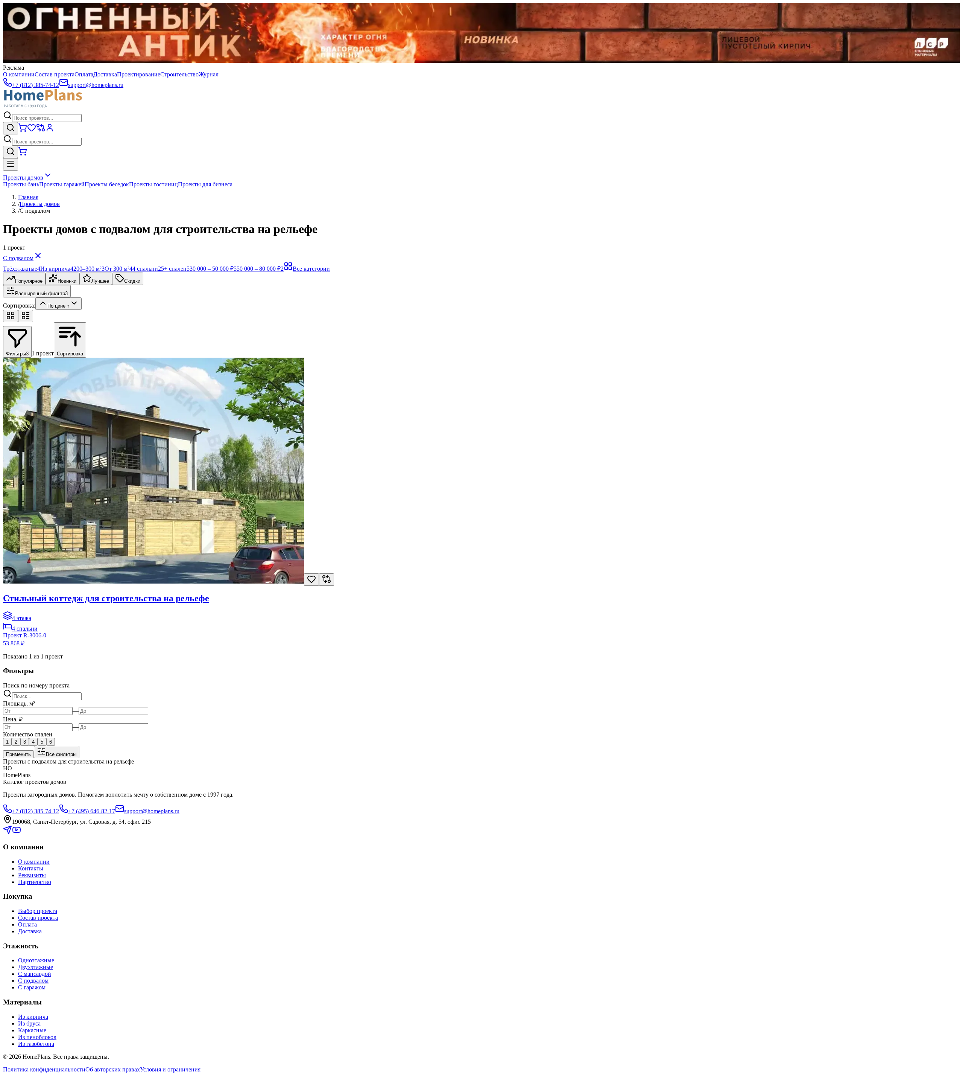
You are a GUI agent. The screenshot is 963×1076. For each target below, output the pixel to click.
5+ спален (175, 268)
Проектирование (138, 74)
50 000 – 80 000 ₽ (260, 268)
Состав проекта (54, 74)
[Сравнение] (40, 130)
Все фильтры (61, 754)
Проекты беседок (107, 184)
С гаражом (32, 987)
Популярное (29, 281)
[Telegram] (7, 832)
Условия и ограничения (170, 1069)
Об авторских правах (112, 1069)
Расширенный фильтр (41, 293)
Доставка (105, 74)
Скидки (132, 281)
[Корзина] (22, 130)
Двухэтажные (35, 967)
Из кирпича (56, 268)
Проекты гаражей (62, 184)
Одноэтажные (36, 960)
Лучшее (100, 281)
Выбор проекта (37, 911)
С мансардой (34, 974)
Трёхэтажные (21, 268)
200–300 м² (89, 268)
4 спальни (146, 268)
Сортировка (70, 354)
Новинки (67, 281)
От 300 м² (118, 268)
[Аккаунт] (49, 130)
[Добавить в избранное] (311, 579)
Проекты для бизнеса (205, 184)
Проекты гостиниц (153, 184)
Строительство (179, 74)
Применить (18, 754)
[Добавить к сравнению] (326, 579)
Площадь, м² (19, 703)
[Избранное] (31, 130)
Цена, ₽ (13, 719)
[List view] (25, 316)
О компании (19, 74)
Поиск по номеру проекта (36, 685)
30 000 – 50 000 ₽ (213, 268)
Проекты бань (21, 184)
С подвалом (18, 258)
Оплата (83, 74)
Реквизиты (32, 875)
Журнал (209, 74)
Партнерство (34, 882)
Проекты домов (23, 177)
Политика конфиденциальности (44, 1069)
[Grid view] (10, 316)
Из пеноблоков (37, 1037)
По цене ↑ (58, 306)
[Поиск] (10, 128)
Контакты (30, 868)
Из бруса (29, 1023)
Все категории (311, 268)
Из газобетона (36, 1044)
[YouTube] (16, 832)
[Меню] (10, 164)
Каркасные (32, 1030)
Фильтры (17, 354)
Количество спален (27, 734)
